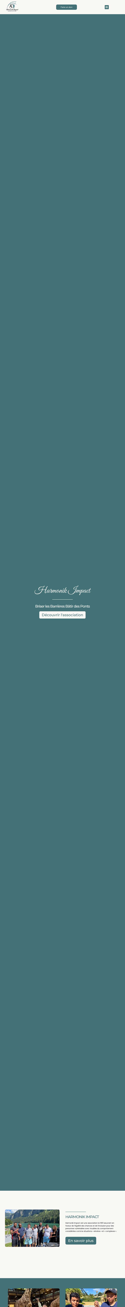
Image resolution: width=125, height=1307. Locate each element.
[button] (107, 7)
